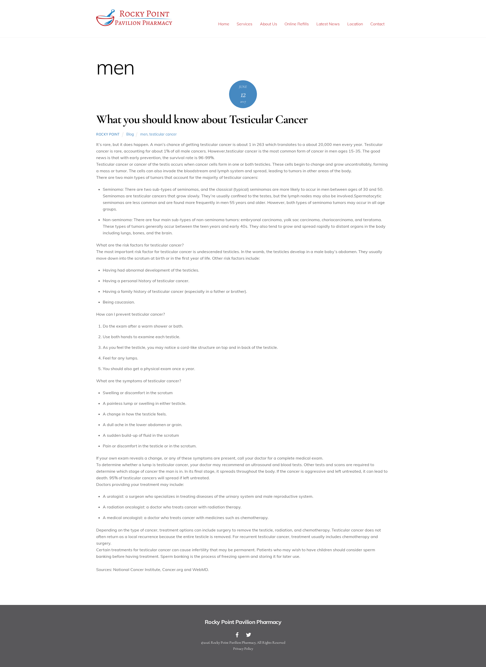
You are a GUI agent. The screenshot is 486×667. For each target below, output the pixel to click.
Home (223, 23)
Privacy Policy (243, 648)
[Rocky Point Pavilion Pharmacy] (134, 26)
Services (244, 23)
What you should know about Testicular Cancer (202, 119)
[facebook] (237, 634)
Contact (377, 23)
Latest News (328, 23)
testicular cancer (163, 134)
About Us (268, 23)
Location (355, 23)
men (144, 134)
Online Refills (297, 23)
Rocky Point (108, 134)
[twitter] (249, 634)
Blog (130, 134)
